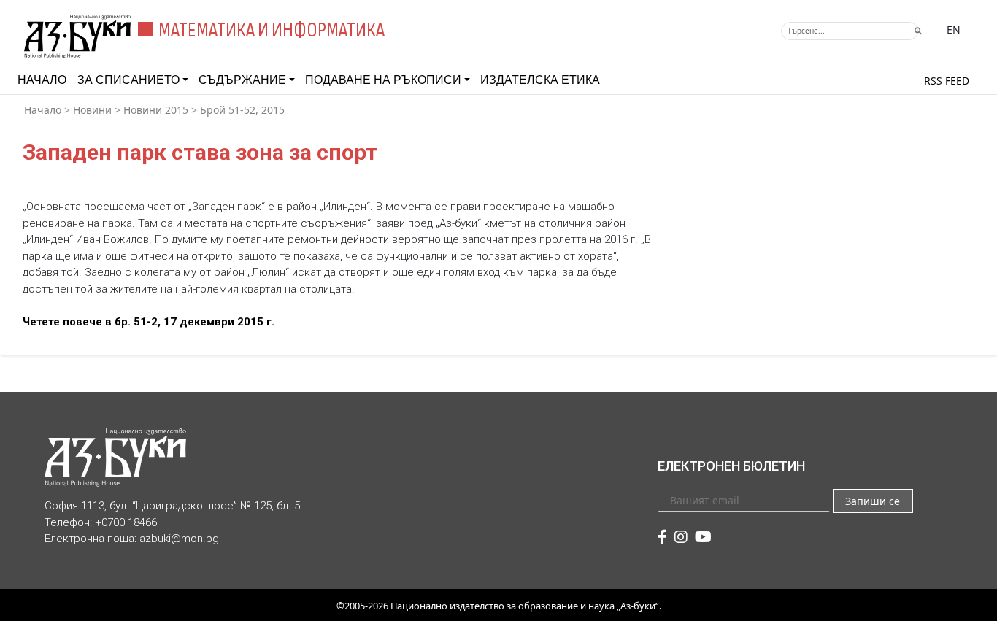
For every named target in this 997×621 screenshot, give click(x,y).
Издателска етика (540, 80)
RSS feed (946, 81)
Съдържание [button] (242, 80)
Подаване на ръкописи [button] (383, 80)
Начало (42, 80)
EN (954, 29)
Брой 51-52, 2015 (242, 110)
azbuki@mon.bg (179, 538)
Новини (92, 110)
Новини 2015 (155, 110)
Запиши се (872, 501)
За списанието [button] (128, 80)
